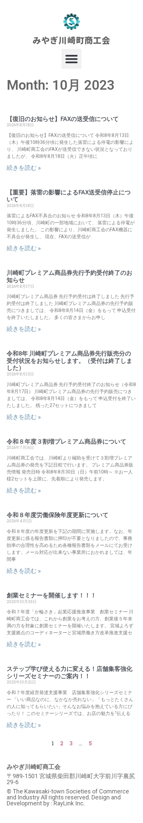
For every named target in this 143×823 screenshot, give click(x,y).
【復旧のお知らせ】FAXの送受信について (63, 118)
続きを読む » (24, 167)
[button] (71, 59)
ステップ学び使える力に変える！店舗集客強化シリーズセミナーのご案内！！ (69, 672)
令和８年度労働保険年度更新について (57, 514)
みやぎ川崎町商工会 (71, 40)
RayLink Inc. (69, 803)
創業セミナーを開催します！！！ (51, 595)
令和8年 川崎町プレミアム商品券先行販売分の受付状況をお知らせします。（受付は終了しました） (69, 360)
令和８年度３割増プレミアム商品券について (66, 441)
